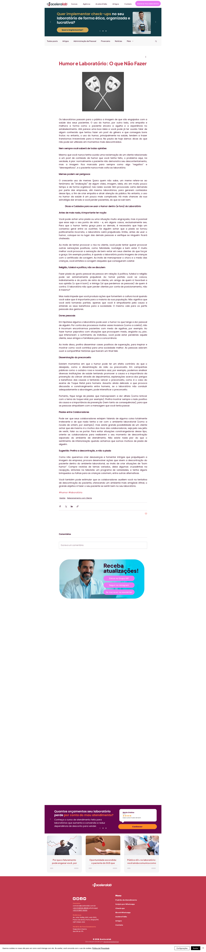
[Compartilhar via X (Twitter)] (66, 506)
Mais (129, 41)
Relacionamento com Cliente (79, 498)
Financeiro (105, 41)
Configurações (182, 948)
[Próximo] (155, 22)
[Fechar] (203, 948)
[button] (156, 41)
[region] (103, 579)
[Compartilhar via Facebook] (60, 506)
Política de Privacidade (100, 948)
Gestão (62, 498)
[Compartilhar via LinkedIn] (72, 506)
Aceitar (195, 948)
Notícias (118, 41)
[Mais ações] (145, 56)
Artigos (65, 41)
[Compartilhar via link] (77, 506)
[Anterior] (50, 22)
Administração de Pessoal (85, 41)
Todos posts (52, 41)
